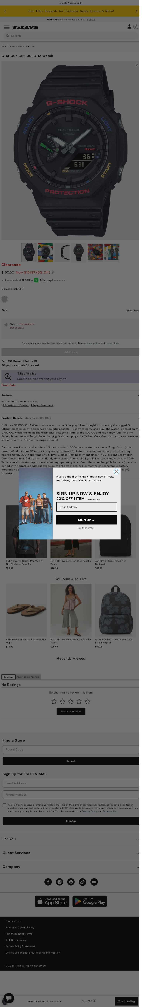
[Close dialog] (116, 471)
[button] (138, 530)
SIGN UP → (86, 520)
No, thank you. (85, 527)
